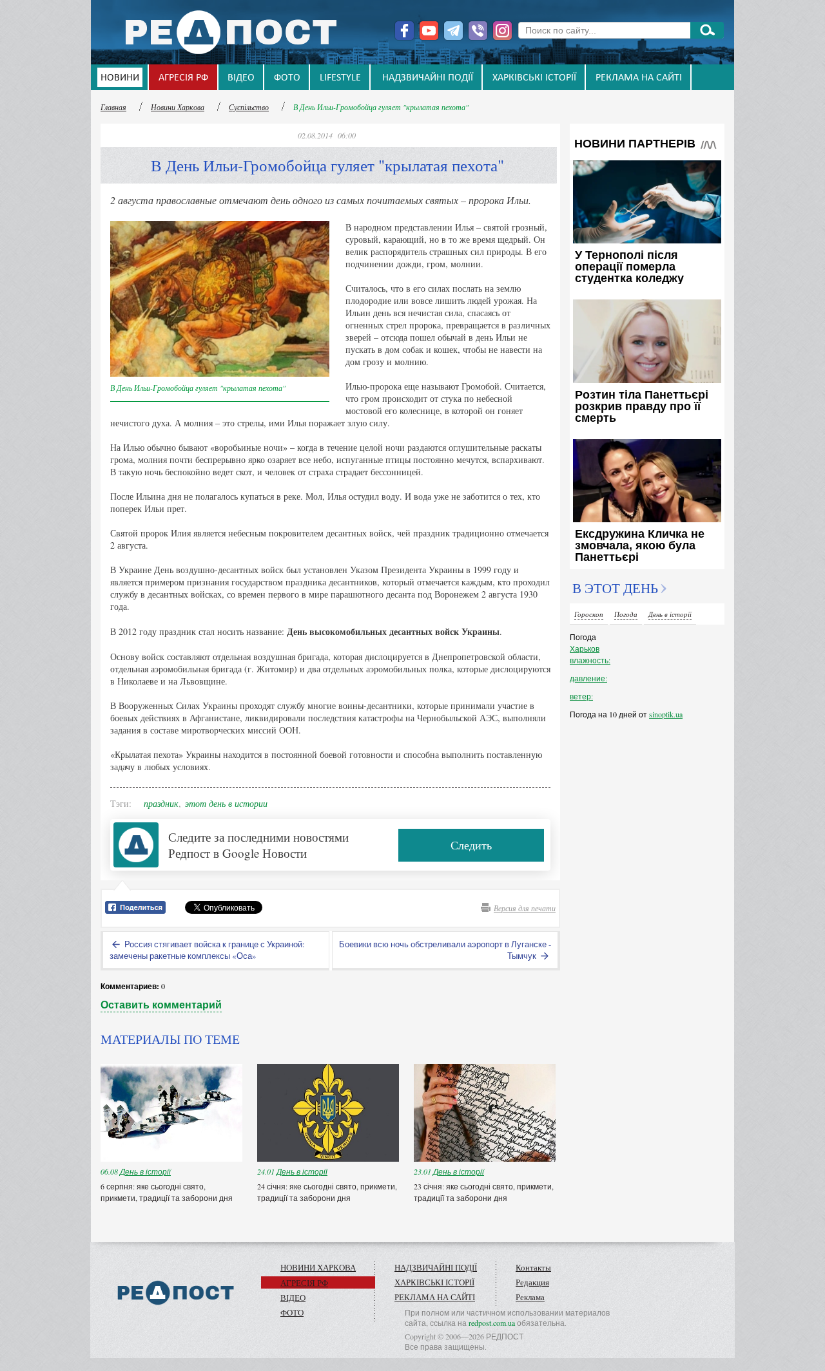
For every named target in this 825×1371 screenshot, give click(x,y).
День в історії (145, 1171)
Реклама (530, 1297)
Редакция (532, 1282)
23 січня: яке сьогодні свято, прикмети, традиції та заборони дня (484, 1192)
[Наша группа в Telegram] (453, 31)
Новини (120, 78)
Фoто (287, 78)
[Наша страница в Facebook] (404, 31)
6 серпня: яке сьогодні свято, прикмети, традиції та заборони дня (168, 1192)
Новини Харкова (177, 107)
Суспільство (249, 107)
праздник (161, 803)
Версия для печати (525, 908)
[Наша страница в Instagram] (502, 31)
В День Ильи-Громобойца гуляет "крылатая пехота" (381, 107)
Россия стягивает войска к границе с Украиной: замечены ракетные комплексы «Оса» (207, 949)
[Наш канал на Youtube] (429, 31)
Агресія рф (183, 78)
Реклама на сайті (639, 78)
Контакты (533, 1267)
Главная (113, 107)
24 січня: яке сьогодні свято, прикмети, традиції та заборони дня (327, 1192)
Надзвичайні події (427, 78)
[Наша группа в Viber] (478, 31)
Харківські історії (534, 78)
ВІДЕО (241, 78)
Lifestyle (340, 78)
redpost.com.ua (492, 1323)
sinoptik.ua (666, 714)
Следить (471, 845)
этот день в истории (226, 803)
